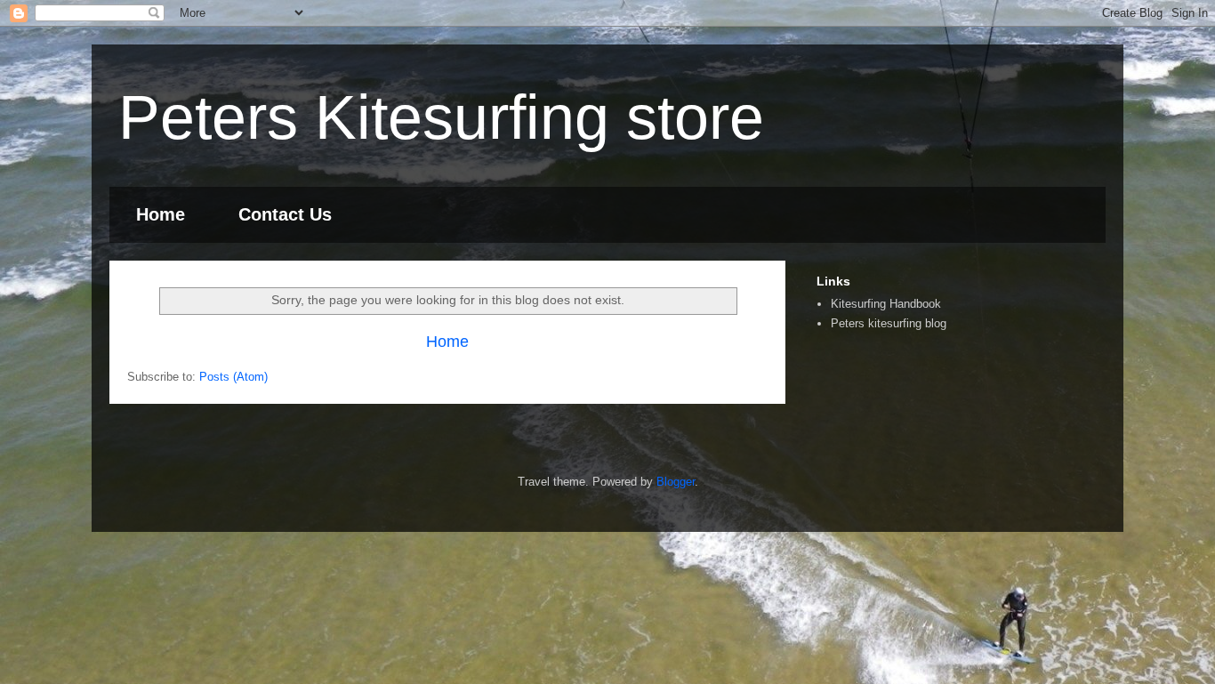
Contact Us (285, 214)
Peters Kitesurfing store (441, 117)
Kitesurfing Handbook (886, 303)
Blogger (675, 481)
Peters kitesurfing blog (888, 323)
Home (160, 214)
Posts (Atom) (233, 376)
